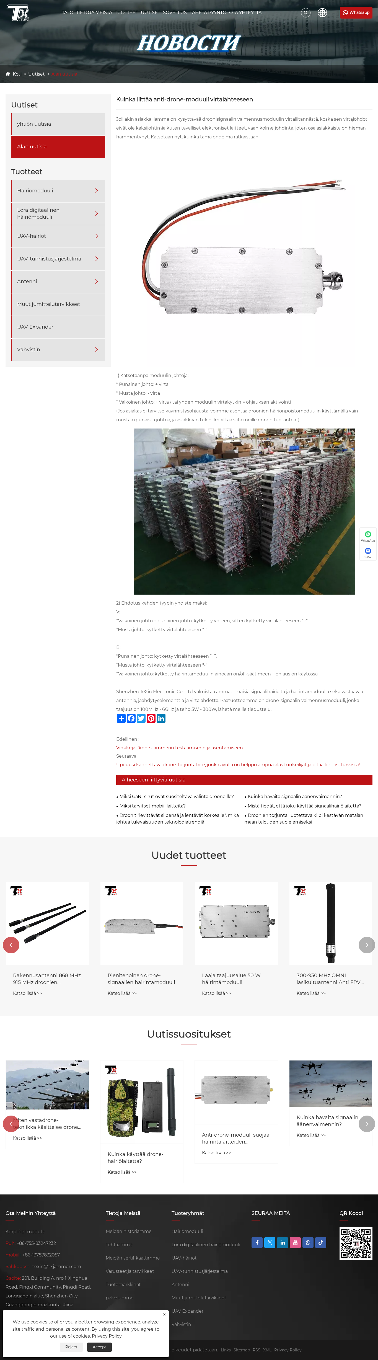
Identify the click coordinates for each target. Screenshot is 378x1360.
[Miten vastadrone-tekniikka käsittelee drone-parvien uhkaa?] (47, 1084)
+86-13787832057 (41, 1255)
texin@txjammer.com (56, 1266)
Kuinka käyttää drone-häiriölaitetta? (136, 1157)
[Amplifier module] (18, 12)
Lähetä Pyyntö (208, 12)
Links (226, 1350)
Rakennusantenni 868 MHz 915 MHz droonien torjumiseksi (47, 979)
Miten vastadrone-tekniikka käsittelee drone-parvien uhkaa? (46, 1124)
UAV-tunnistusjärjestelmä (49, 259)
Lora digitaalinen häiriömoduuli (38, 213)
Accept (99, 1346)
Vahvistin (28, 350)
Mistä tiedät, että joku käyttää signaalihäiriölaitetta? (304, 806)
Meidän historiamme (129, 1231)
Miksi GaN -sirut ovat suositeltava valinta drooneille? (177, 796)
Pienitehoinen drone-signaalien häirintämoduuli (141, 978)
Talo (67, 12)
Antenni (27, 281)
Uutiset (150, 12)
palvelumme (120, 1297)
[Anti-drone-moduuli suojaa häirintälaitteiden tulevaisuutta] (236, 1092)
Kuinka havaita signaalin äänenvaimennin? (295, 796)
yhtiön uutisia (34, 124)
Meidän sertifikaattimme (133, 1258)
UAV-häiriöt (31, 236)
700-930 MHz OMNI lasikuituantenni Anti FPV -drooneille (330, 979)
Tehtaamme (119, 1244)
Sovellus (175, 12)
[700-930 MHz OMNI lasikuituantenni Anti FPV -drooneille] (330, 923)
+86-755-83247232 (36, 1243)
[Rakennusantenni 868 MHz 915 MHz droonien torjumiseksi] (47, 923)
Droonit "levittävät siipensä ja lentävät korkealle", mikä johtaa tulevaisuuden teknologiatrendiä (177, 819)
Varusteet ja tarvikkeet (130, 1271)
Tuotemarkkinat (123, 1284)
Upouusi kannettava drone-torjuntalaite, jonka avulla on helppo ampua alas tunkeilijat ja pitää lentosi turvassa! (238, 764)
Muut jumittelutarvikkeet (48, 304)
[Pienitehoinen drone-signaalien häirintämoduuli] (141, 923)
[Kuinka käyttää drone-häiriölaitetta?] (141, 1102)
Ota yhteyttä (245, 12)
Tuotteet (126, 12)
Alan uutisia (64, 74)
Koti (17, 74)
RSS (256, 1350)
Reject (71, 1346)
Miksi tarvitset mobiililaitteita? (153, 806)
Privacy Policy (288, 1350)
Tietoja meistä (94, 12)
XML (267, 1350)
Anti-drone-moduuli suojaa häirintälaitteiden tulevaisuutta (236, 1138)
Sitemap (242, 1350)
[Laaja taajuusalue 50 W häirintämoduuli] (236, 923)
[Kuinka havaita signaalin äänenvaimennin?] (330, 1083)
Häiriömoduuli (35, 191)
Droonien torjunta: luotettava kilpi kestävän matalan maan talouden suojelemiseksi (303, 819)
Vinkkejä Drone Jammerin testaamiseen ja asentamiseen (179, 747)
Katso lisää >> (27, 993)
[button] (11, 945)
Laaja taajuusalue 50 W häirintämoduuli (231, 978)
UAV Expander (35, 327)
